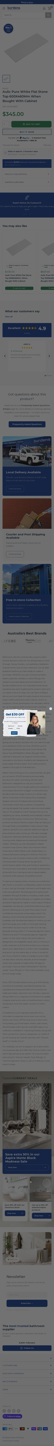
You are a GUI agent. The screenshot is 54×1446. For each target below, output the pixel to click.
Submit (14, 733)
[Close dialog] (50, 708)
